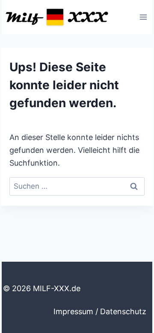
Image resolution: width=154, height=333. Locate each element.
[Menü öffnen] (143, 16)
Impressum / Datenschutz (99, 311)
